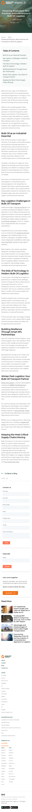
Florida (3, 768)
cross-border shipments (8, 221)
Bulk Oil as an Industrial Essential (14, 55)
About (3, 660)
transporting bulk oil (20, 207)
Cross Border (4, 743)
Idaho (2, 773)
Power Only (4, 699)
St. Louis (11, 760)
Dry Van (3, 678)
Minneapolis (11, 768)
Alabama (3, 750)
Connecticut (4, 763)
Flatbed (3, 696)
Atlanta (10, 750)
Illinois (2, 776)
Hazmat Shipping (5, 725)
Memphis (11, 752)
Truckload (3, 675)
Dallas (10, 766)
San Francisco (12, 776)
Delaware (3, 766)
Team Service (4, 730)
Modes (3, 672)
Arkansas (3, 755)
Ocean (2, 704)
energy (27, 411)
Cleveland (11, 758)
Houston (11, 771)
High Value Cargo (5, 722)
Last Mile (3, 691)
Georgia (3, 771)
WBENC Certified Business (18, 385)
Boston (10, 755)
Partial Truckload (5, 688)
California (3, 758)
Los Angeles (11, 779)
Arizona (3, 752)
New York (11, 773)
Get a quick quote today (11, 462)
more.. (2, 784)
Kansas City (11, 763)
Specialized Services (7, 717)
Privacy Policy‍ (21, 797)
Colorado (3, 760)
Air (2, 707)
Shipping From (5, 740)
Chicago (11, 781)
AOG (2, 733)
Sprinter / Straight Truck (6, 712)
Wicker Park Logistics (7, 383)
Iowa (2, 781)
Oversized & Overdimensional (8, 735)
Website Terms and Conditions (9, 797)
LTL (2, 686)
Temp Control (4, 680)
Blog (9, 37)
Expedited (3, 683)
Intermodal (4, 693)
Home (3, 37)
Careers (3, 663)
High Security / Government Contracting (10, 727)
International (4, 701)
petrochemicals (19, 411)
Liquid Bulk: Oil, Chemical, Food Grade (10, 719)
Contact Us (4, 668)
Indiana (3, 779)
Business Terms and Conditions (9, 799)
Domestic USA (4, 745)
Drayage (3, 709)
